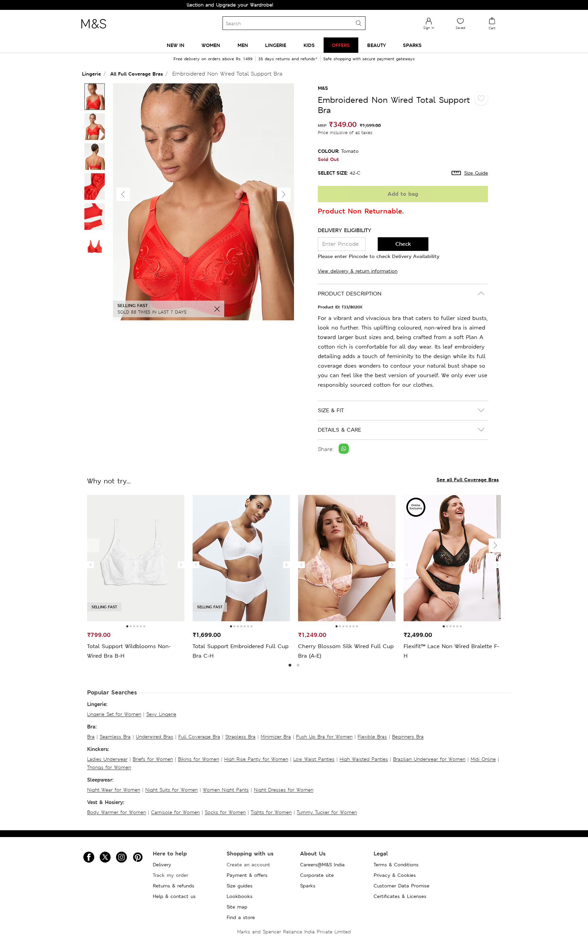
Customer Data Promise (401, 886)
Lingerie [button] (275, 45)
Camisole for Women (175, 812)
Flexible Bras (372, 737)
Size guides (239, 886)
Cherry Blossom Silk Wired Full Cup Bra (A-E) (346, 651)
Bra (91, 737)
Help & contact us (174, 896)
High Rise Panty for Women (256, 759)
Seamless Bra (115, 737)
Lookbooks (239, 896)
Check (403, 243)
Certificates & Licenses (400, 896)
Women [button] (210, 45)
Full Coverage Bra (199, 737)
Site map (237, 907)
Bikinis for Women (198, 759)
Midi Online (483, 759)
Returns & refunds (173, 886)
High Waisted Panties (364, 759)
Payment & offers (247, 875)
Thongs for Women (109, 767)
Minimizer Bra (276, 737)
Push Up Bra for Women (324, 737)
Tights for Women (271, 812)
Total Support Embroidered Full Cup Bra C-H (241, 651)
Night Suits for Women (171, 790)
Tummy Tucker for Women (327, 812)
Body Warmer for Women (116, 812)
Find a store (241, 917)
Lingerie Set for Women (114, 714)
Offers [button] (341, 45)
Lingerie (91, 73)
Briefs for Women (153, 759)
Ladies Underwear (107, 759)
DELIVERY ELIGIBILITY (344, 230)
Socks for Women (225, 812)
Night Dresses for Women (283, 790)
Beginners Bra (408, 737)
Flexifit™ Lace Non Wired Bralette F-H (451, 651)
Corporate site (317, 875)
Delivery (162, 865)
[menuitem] (175, 45)
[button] (284, 194)
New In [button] (175, 45)
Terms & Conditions (396, 865)
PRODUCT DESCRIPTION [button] (349, 293)
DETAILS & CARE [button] (339, 429)
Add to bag (403, 193)
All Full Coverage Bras (136, 73)
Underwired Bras (154, 737)
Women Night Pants (226, 790)
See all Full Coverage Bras (468, 479)
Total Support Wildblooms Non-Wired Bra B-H (129, 651)
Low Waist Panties (313, 759)
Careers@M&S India (322, 865)
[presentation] (90, 564)
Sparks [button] (412, 45)
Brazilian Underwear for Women (429, 759)
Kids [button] (309, 45)
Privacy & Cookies (395, 875)
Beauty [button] (376, 45)
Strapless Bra (240, 737)
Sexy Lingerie (161, 714)
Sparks (307, 886)
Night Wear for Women (113, 790)
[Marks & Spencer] (93, 30)
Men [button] (243, 45)
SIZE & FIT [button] (331, 410)
